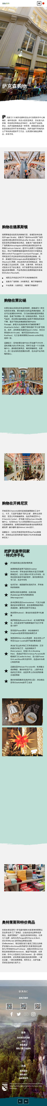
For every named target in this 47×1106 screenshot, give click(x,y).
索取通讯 (23, 1045)
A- (20, 1101)
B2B (23, 1041)
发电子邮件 (23, 998)
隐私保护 (23, 1074)
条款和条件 (23, 1078)
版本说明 (23, 1071)
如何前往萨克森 (23, 1037)
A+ (26, 1101)
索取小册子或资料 (23, 1048)
